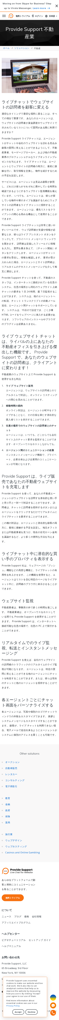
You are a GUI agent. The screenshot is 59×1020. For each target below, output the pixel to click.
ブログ (17, 916)
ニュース (6, 916)
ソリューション (21, 48)
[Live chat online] (53, 1005)
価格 (26, 916)
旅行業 (8, 834)
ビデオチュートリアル (14, 940)
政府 (7, 810)
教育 (7, 798)
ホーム (6, 48)
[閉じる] (57, 5)
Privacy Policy (13, 1005)
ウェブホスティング (16, 846)
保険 (7, 816)
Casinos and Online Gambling (22, 852)
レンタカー (11, 774)
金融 (7, 804)
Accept (18, 1012)
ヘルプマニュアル (11, 946)
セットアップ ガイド (40, 940)
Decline (31, 1012)
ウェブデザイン (13, 840)
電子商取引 (11, 786)
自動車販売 (11, 768)
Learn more (39, 8)
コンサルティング (14, 780)
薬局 (7, 822)
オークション (12, 762)
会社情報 (37, 916)
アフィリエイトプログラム (16, 922)
